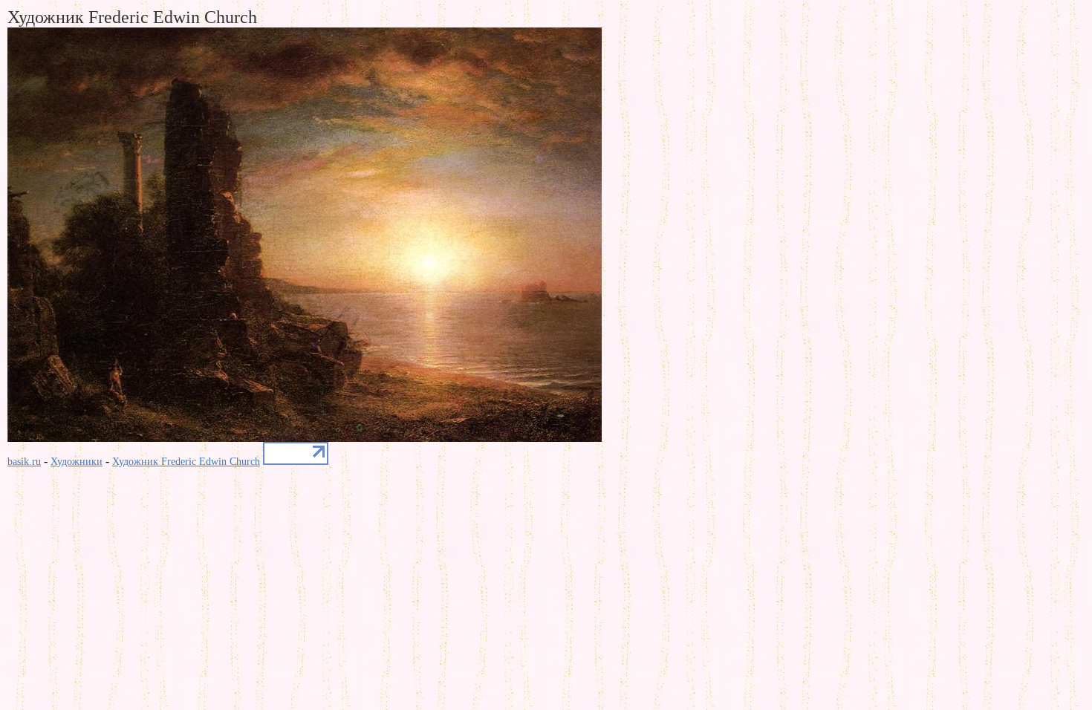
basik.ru (24, 461)
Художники (77, 461)
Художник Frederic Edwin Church (186, 461)
